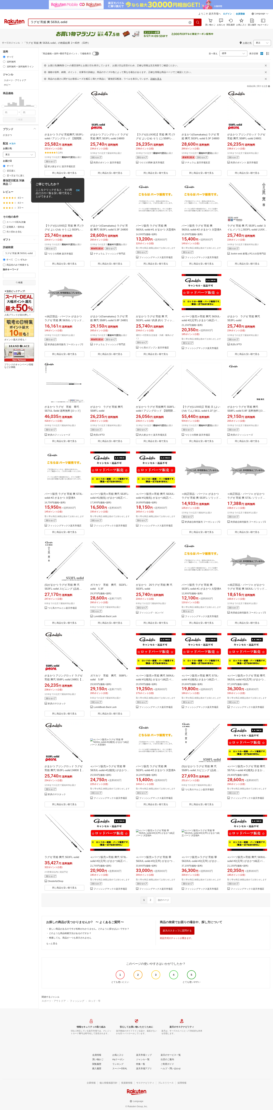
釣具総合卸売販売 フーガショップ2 (65, 344)
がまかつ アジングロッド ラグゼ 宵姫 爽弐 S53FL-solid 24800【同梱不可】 (64, 770)
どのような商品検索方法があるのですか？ (70, 933)
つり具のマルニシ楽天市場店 (62, 608)
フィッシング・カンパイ (151, 613)
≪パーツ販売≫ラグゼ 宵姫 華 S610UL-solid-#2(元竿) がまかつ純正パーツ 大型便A (201, 861)
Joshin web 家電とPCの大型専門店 (248, 254)
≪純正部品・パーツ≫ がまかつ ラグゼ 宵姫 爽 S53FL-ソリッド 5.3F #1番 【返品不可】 (200, 497)
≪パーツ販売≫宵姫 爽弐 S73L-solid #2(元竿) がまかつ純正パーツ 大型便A (109, 861)
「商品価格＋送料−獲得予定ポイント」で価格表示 (66, 53)
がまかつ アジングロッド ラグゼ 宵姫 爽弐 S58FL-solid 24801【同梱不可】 (64, 679)
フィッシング (77, 1001)
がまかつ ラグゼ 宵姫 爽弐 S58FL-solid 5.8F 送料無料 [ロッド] (246, 410)
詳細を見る (156, 79)
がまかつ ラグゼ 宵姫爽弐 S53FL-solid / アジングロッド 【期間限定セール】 (64, 138)
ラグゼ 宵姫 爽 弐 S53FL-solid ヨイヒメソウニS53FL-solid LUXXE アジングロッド (246, 229)
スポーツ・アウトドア (54, 1001)
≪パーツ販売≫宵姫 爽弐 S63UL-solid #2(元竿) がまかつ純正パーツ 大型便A (201, 320)
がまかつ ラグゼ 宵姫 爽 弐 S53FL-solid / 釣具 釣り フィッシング (155, 320)
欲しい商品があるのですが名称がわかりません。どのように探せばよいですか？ (89, 929)
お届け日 (7, 161)
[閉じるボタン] (265, 65)
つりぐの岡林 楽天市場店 (151, 162)
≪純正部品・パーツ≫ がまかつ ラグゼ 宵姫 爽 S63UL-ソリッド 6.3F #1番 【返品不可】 (63, 320)
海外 (13, 143)
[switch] (95, 53)
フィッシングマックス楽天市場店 (156, 257)
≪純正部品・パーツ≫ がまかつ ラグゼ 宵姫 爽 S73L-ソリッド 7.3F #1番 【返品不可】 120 (245, 497)
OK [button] (78, 190)
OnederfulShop (55, 881)
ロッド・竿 (94, 1001)
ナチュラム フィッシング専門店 (109, 254)
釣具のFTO (236, 344)
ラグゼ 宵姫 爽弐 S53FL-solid (62, 857)
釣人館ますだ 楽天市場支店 (61, 166)
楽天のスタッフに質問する (177, 930)
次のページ (163, 900)
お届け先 (7, 148)
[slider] (3, 106)
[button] (260, 14)
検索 (20, 119)
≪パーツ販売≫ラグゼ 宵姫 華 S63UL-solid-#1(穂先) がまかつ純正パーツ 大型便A (109, 770)
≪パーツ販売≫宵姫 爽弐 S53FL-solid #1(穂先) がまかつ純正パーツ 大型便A (109, 497)
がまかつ (7, 135)
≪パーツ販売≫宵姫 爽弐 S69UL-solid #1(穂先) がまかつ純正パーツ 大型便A (155, 679)
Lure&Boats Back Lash (105, 616)
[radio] (4, 57)
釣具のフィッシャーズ (59, 435)
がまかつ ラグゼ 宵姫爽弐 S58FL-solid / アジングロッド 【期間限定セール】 (156, 410)
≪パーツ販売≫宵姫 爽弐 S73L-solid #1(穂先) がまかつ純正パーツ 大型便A (200, 679)
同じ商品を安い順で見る (64, 173)
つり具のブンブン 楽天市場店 (154, 348)
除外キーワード (11, 269)
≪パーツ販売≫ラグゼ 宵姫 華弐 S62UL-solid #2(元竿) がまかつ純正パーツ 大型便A (246, 679)
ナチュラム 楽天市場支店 (197, 162)
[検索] (198, 22)
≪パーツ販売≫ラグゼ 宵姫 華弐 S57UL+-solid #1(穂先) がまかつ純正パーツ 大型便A (246, 770)
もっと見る (51, 943)
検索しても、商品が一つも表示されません (70, 937)
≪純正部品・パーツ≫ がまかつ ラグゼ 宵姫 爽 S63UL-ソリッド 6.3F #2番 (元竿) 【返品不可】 (245, 588)
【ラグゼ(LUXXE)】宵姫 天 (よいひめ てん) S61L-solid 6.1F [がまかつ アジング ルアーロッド (201, 410)
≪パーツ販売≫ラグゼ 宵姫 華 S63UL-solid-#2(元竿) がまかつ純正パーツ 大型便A (155, 861)
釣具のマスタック (57, 703)
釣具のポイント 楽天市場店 (107, 162)
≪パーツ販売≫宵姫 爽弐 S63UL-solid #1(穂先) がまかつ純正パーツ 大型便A (155, 497)
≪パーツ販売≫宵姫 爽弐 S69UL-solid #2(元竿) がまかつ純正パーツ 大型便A (246, 861)
